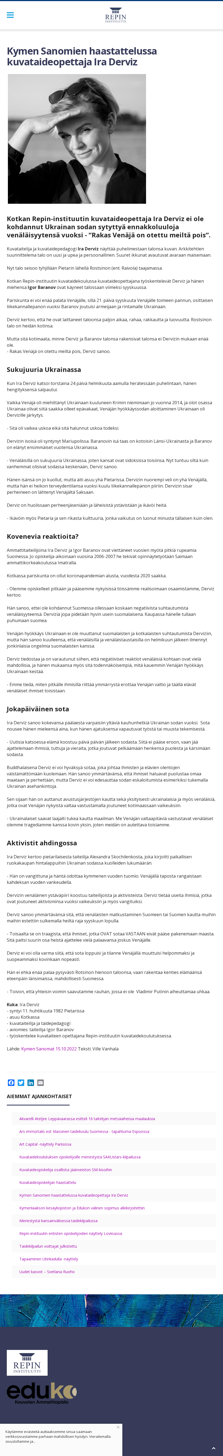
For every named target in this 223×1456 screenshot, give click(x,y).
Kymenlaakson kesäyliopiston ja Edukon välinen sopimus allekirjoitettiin (82, 1207)
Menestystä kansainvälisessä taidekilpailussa (58, 1220)
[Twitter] (21, 1082)
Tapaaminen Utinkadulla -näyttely (48, 1258)
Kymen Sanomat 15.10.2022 (48, 1049)
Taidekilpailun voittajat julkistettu (48, 1246)
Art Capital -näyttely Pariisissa (45, 1144)
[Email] (40, 1082)
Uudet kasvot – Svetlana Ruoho (47, 1271)
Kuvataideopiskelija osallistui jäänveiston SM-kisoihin (65, 1169)
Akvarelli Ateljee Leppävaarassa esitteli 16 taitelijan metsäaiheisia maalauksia (87, 1118)
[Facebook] (11, 1082)
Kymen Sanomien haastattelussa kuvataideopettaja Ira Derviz (73, 1195)
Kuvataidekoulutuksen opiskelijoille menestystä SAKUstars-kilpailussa (80, 1156)
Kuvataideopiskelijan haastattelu (47, 1182)
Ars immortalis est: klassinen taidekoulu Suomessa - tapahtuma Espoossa (84, 1131)
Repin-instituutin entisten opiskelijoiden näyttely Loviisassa (70, 1233)
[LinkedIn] (30, 1082)
